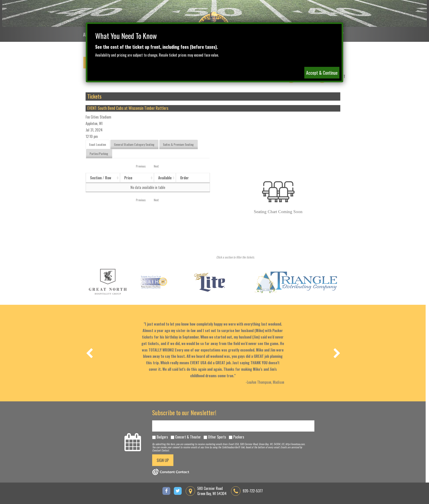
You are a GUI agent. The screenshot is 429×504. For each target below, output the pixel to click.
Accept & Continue (322, 72)
